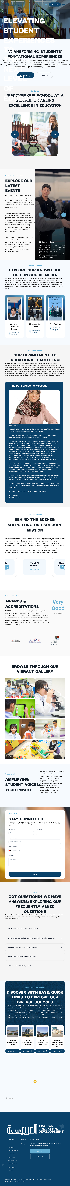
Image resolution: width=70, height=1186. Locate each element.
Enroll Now (40, 1151)
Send (35, 874)
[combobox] (10, 850)
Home (10, 1144)
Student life (11, 1154)
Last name (39, 829)
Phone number (13, 847)
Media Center (12, 1164)
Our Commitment (13, 1150)
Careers (10, 1170)
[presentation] (7, 567)
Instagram (24, 1144)
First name (12, 829)
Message (11, 855)
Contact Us (44, 75)
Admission (11, 1167)
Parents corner (13, 1160)
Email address (13, 838)
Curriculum (11, 1157)
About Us (11, 1147)
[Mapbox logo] (9, 1098)
